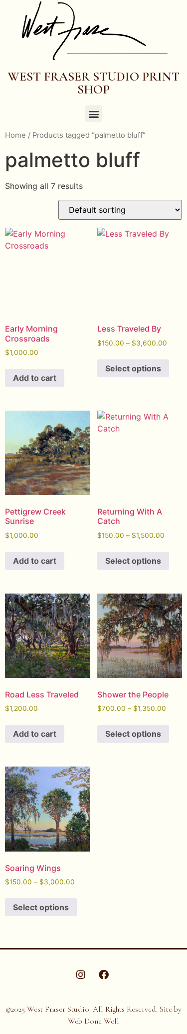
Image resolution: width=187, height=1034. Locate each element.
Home (15, 135)
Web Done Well (93, 1021)
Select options (133, 368)
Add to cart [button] (34, 378)
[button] (93, 113)
